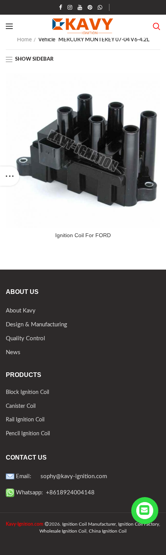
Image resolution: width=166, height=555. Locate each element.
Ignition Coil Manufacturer (89, 524)
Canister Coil (21, 406)
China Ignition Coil (108, 531)
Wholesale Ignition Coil (62, 531)
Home (24, 39)
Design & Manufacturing (36, 325)
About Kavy (21, 311)
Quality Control (25, 338)
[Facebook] (60, 7)
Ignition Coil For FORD (83, 235)
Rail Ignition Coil (25, 420)
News (13, 352)
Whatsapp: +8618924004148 (54, 493)
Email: (27, 476)
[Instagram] (70, 7)
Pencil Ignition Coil (28, 433)
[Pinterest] (90, 7)
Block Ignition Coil (27, 392)
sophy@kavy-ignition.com (74, 476)
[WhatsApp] (100, 7)
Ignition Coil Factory (138, 524)
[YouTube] (80, 7)
